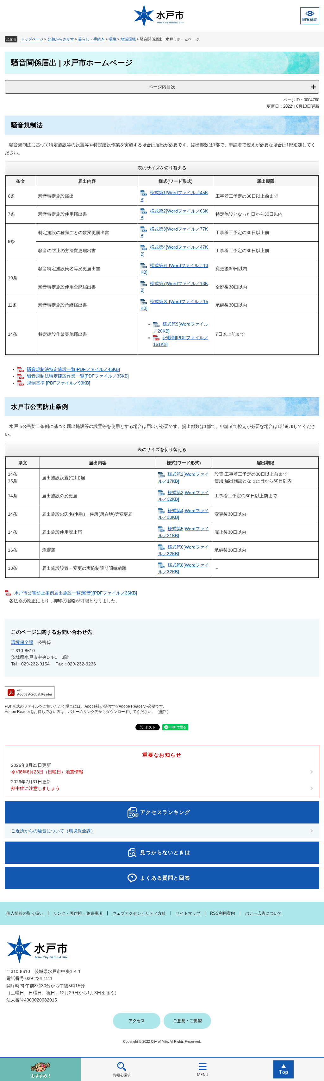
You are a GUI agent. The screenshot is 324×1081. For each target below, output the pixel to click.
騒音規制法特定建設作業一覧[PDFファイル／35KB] (78, 375)
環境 (112, 39)
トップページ (32, 39)
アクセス (136, 1020)
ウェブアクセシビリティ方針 (139, 913)
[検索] (121, 1069)
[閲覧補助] (309, 15)
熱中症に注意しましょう (35, 788)
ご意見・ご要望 (187, 1020)
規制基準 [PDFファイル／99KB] (58, 382)
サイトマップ (188, 913)
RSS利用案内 (222, 913)
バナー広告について (263, 913)
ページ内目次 (162, 86)
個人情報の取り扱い (24, 913)
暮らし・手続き (91, 39)
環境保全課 (22, 642)
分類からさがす (60, 39)
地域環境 (128, 39)
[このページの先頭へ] (283, 1069)
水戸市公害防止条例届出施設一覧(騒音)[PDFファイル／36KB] (75, 592)
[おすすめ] (40, 1069)
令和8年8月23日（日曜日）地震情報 (47, 771)
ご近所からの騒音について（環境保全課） (53, 830)
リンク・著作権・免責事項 (78, 913)
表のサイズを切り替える (162, 167)
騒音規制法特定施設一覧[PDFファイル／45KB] (73, 369)
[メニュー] (202, 1069)
